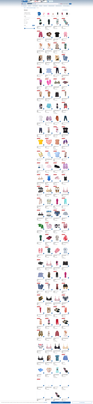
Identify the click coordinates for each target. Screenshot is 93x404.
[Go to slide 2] (65, 73)
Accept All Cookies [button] (61, 402)
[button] (92, 401)
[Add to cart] (43, 24)
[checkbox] (24, 14)
